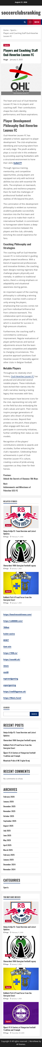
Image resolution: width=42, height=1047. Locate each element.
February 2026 (9, 796)
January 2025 (8, 859)
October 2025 (8, 816)
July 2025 (7, 830)
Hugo (5, 59)
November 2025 (9, 811)
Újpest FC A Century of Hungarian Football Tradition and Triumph (19, 1028)
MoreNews (34, 1041)
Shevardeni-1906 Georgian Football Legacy (19, 565)
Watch (36, 22)
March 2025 (8, 850)
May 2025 (7, 840)
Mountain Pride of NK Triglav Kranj (16, 760)
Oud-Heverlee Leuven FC (22, 376)
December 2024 (9, 864)
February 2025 (9, 855)
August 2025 (8, 825)
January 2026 (8, 801)
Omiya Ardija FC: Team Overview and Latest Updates (19, 532)
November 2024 (9, 869)
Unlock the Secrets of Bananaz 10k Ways (20, 477)
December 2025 (9, 806)
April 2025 (7, 845)
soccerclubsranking (21, 12)
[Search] (25, 22)
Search (6, 707)
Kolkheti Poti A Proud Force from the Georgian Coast (17, 598)
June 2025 (7, 835)
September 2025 (9, 821)
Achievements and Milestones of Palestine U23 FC (17, 487)
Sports (6, 45)
